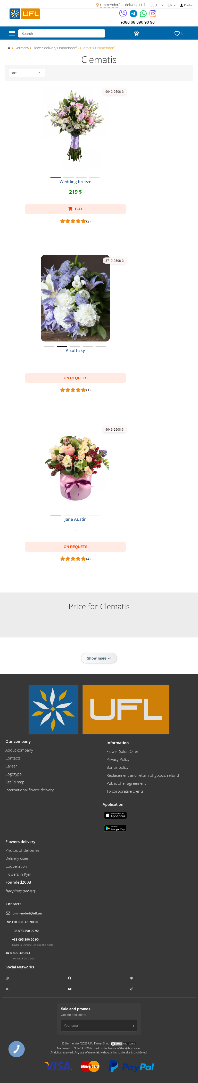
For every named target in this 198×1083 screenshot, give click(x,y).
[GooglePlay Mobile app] (116, 827)
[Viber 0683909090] (123, 15)
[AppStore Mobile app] (116, 814)
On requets (75, 378)
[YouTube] (70, 989)
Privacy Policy (117, 759)
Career (11, 766)
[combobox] (25, 73)
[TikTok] (132, 989)
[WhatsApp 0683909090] (143, 15)
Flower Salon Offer (122, 751)
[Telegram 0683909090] (134, 15)
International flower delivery (29, 789)
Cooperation (16, 866)
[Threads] (132, 978)
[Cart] (135, 33)
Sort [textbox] (13, 73)
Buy (78, 209)
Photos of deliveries (22, 850)
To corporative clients (125, 791)
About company (19, 750)
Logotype (13, 773)
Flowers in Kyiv (18, 874)
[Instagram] (153, 15)
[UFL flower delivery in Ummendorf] (25, 13)
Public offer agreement (126, 783)
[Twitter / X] (8, 989)
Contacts (13, 758)
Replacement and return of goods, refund (142, 775)
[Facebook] (70, 978)
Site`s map (14, 781)
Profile (188, 5)
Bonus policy (117, 767)
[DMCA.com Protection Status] (123, 1043)
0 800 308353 (20, 953)
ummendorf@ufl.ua (27, 913)
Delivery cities (17, 858)
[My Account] (181, 5)
